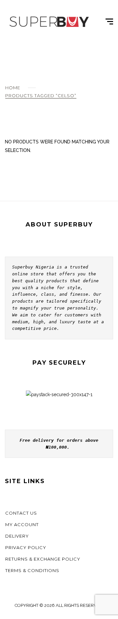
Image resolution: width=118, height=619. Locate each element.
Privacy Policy (25, 547)
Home (12, 87)
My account (22, 524)
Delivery (17, 536)
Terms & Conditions (32, 570)
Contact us (21, 513)
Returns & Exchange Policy (42, 559)
